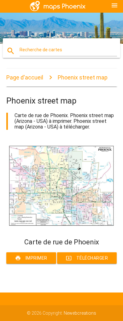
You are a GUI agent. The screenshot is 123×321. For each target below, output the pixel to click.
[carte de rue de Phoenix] (61, 227)
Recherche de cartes (41, 49)
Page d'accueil (24, 77)
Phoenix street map (83, 77)
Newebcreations (80, 313)
